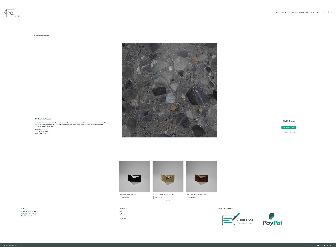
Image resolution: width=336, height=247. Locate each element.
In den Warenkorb (289, 127)
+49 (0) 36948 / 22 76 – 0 (29, 214)
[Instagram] (321, 245)
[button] (117, 179)
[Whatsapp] (330, 245)
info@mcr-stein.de (27, 215)
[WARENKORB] (332, 12)
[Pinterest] (327, 245)
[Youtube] (324, 245)
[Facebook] (318, 245)
